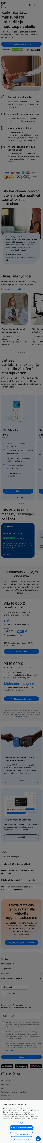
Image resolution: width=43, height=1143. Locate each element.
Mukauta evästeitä (21, 1139)
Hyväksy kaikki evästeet (21, 1128)
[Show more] (21, 1122)
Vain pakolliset (21, 1134)
